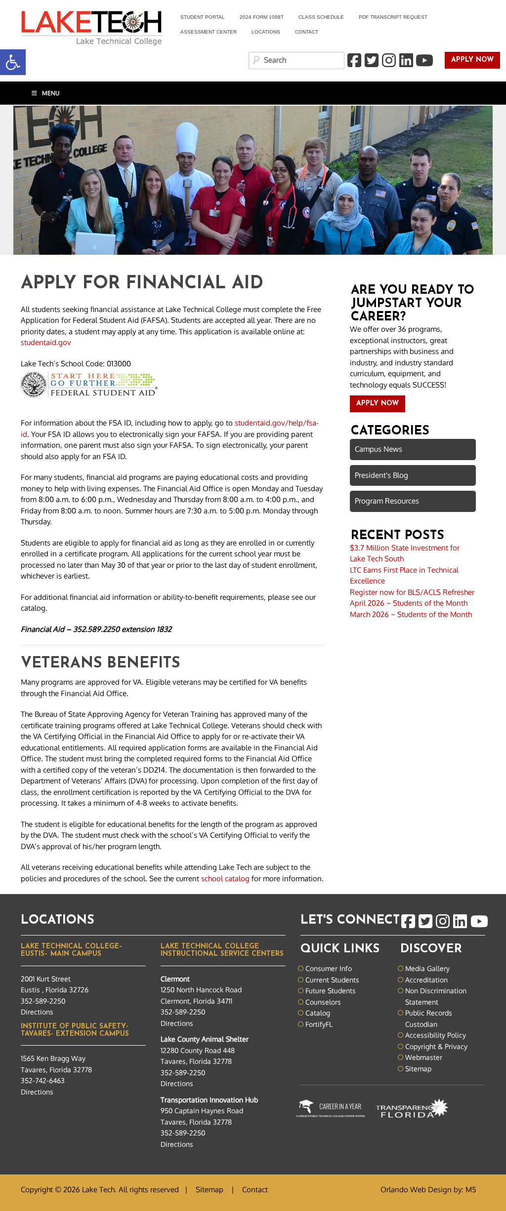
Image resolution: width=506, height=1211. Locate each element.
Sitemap (418, 1068)
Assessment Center (208, 32)
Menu (50, 93)
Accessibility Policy (435, 1035)
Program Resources (387, 501)
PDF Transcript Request (389, 18)
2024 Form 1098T (262, 17)
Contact (306, 32)
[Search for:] (296, 60)
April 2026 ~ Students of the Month (408, 603)
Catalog (317, 1013)
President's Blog (381, 475)
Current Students (332, 980)
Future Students (330, 990)
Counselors (323, 1002)
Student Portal (199, 18)
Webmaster (423, 1057)
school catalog (225, 878)
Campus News (378, 449)
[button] (13, 62)
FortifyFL (319, 1024)
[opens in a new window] (353, 60)
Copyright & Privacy (436, 1046)
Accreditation (426, 980)
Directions (37, 1012)
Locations (266, 32)
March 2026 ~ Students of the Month (411, 614)
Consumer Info (328, 968)
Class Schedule (321, 17)
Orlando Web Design (416, 1189)
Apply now (469, 60)
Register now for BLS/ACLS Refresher (412, 592)
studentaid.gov (46, 342)
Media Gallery (427, 968)
